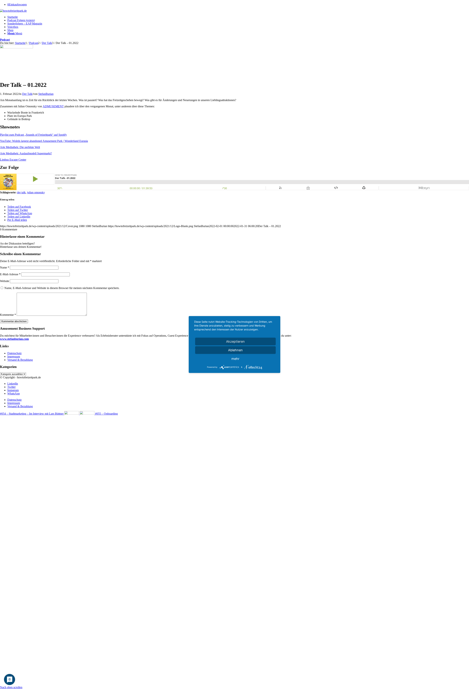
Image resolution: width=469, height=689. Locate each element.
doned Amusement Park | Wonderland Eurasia (61, 140)
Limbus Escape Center (13, 159)
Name (4, 267)
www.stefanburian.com (14, 338)
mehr (235, 359)
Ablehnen (235, 350)
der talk (21, 192)
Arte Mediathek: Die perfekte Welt (20, 147)
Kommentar (8, 314)
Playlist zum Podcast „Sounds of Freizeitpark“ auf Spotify (33, 134)
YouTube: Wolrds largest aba (16, 140)
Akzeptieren (235, 341)
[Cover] (16, 47)
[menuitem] (238, 17)
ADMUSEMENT (53, 106)
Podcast (5, 39)
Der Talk (27, 93)
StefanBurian (45, 93)
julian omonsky (36, 192)
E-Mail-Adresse (10, 274)
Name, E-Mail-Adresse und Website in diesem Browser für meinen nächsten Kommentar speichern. (61, 288)
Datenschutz (14, 353)
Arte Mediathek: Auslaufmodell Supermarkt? (26, 153)
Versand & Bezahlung (20, 359)
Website (4, 281)
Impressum (13, 356)
